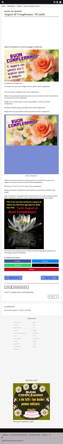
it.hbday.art (5, 435)
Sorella (35, 341)
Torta (34, 344)
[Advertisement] (31, 31)
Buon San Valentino (19, 333)
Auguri (7, 11)
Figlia (34, 322)
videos (34, 346)
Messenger (45, 261)
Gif (12, 11)
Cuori (15, 341)
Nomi (34, 336)
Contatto (45, 435)
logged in (15, 310)
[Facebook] (2, 437)
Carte (15, 336)
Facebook (18, 261)
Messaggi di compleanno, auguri (23, 421)
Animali (16, 325)
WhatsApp (18, 265)
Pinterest (31, 269)
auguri (8, 287)
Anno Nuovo (17, 327)
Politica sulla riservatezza (18, 435)
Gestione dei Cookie (34, 435)
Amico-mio (17, 322)
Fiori (34, 325)
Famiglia (16, 349)
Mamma (35, 330)
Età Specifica (17, 346)
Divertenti (17, 344)
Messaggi (18, 11)
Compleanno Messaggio (20, 287)
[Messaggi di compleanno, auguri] (31, 401)
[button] (3, 2)
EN (50, 435)
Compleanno (17, 338)
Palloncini (36, 338)
